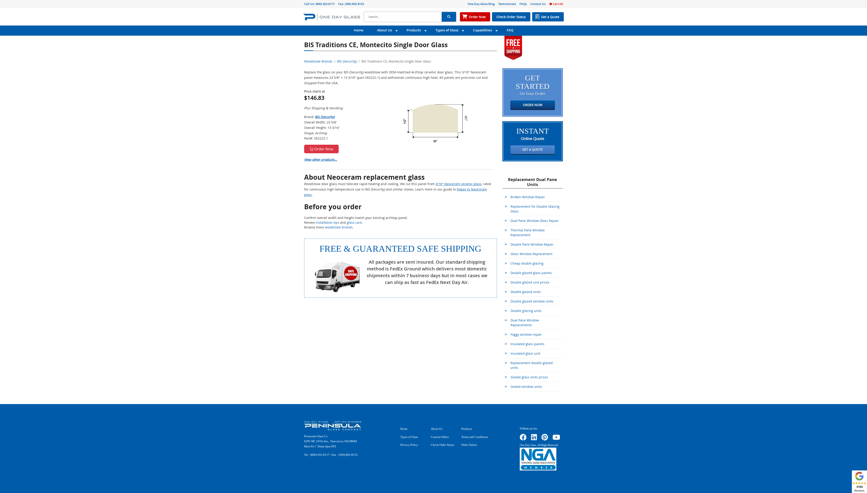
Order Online (469, 444)
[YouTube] (556, 438)
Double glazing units (526, 311)
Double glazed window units (531, 301)
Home (359, 30)
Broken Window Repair (527, 197)
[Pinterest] (544, 438)
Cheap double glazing (526, 263)
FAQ (510, 30)
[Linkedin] (534, 438)
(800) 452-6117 (325, 4)
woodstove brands (339, 227)
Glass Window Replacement (531, 254)
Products (414, 30)
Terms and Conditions (474, 437)
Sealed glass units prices (529, 377)
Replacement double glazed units (531, 365)
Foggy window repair (526, 334)
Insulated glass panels (527, 344)
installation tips (327, 222)
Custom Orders (440, 437)
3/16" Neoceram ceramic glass (458, 184)
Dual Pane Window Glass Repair (534, 221)
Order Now (477, 17)
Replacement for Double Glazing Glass (534, 208)
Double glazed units (525, 292)
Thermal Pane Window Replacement (527, 232)
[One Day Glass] (331, 16)
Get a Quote (550, 17)
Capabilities (482, 30)
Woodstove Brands (318, 61)
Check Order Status (511, 17)
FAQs (523, 4)
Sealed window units (526, 386)
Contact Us (537, 4)
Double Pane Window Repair (532, 244)
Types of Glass (447, 30)
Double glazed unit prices (529, 282)
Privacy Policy (409, 444)
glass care (354, 222)
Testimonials (507, 4)
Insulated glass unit (525, 353)
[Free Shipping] (513, 47)
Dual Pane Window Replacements (524, 322)
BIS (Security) (347, 61)
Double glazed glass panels (531, 273)
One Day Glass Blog (481, 4)
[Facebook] (523, 438)
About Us (384, 30)
